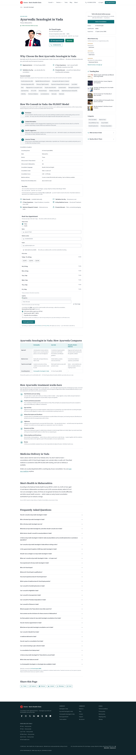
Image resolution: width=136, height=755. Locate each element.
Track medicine (62, 719)
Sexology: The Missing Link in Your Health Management (103, 88)
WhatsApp (69, 40)
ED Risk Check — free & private (27, 734)
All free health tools (24, 739)
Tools (66, 2)
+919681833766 (57, 45)
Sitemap (101, 719)
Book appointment (110, 2)
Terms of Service (37, 325)
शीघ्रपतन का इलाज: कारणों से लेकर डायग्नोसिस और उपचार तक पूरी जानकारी (104, 75)
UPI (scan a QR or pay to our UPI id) (33, 311)
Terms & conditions (103, 709)
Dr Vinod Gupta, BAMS (36, 668)
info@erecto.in (113, 748)
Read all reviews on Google (94, 65)
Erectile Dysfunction (93, 126)
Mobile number (25, 236)
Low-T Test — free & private (26, 731)
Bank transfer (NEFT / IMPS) (31, 313)
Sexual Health (104, 123)
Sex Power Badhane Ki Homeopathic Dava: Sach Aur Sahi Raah (104, 101)
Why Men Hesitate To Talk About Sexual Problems (103, 107)
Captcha (24, 296)
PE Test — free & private (25, 729)
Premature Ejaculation (106, 126)
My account (81, 719)
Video (25, 224)
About (76, 2)
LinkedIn (52, 686)
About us (81, 709)
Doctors (58, 2)
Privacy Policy (46, 325)
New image (77, 304)
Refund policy (102, 714)
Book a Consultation (100, 22)
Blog (71, 2)
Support (81, 717)
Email (23, 242)
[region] (51, 164)
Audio (25, 226)
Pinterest (43, 686)
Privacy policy (102, 711)
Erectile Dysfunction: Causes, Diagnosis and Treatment (103, 82)
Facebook (33, 686)
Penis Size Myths (93, 119)
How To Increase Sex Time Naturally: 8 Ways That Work (103, 94)
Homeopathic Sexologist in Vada (41, 371)
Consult (50, 2)
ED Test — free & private (25, 726)
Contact (81, 714)
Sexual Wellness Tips (94, 123)
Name (23, 229)
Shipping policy (102, 717)
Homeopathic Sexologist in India (67, 714)
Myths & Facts (102, 119)
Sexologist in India (63, 709)
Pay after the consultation (31, 315)
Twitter (25, 686)
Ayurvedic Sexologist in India (66, 711)
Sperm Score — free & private (27, 737)
